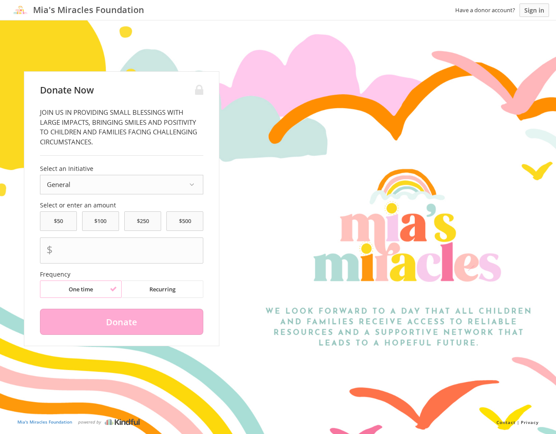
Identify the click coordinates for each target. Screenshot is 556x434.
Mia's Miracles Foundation (44, 422)
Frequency (55, 274)
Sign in (534, 10)
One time (81, 289)
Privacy (530, 422)
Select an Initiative (66, 169)
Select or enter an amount (78, 205)
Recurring (162, 289)
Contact (506, 422)
